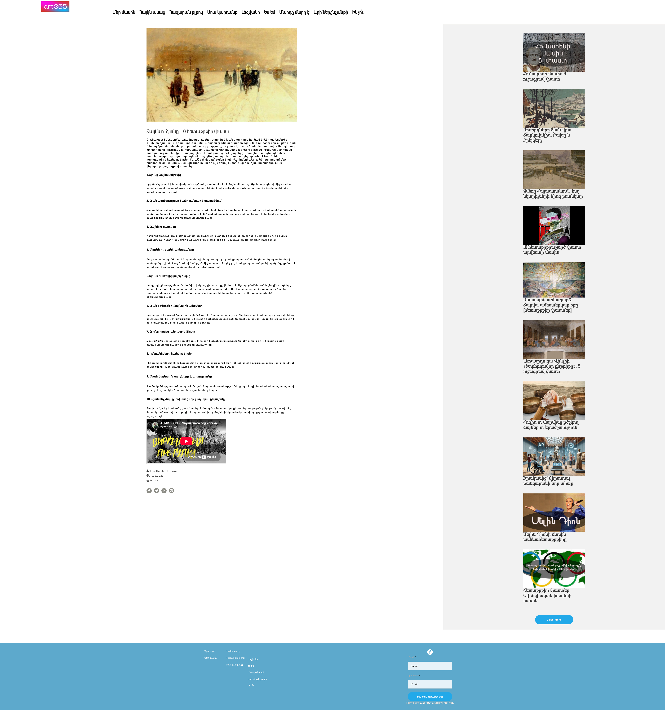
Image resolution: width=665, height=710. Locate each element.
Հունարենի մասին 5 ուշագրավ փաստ (544, 76)
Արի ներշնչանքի (331, 12)
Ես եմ (269, 12)
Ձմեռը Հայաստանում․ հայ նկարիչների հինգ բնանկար (553, 194)
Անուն (412, 657)
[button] (554, 619)
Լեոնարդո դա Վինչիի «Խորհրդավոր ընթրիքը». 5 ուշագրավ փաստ (551, 366)
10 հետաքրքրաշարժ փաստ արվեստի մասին (552, 250)
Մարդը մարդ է (294, 12)
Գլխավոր (209, 651)
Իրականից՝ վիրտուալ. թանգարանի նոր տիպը (548, 481)
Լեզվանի (251, 12)
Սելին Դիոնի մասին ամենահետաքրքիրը (545, 537)
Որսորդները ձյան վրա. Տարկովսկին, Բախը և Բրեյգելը (548, 135)
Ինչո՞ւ (357, 12)
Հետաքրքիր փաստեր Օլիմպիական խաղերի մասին (547, 595)
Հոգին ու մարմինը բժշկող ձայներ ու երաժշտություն (551, 425)
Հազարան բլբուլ (186, 12)
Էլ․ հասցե (414, 675)
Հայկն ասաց (152, 12)
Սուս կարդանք (222, 12)
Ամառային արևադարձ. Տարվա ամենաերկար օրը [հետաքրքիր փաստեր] (550, 305)
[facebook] (430, 652)
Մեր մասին (124, 12)
